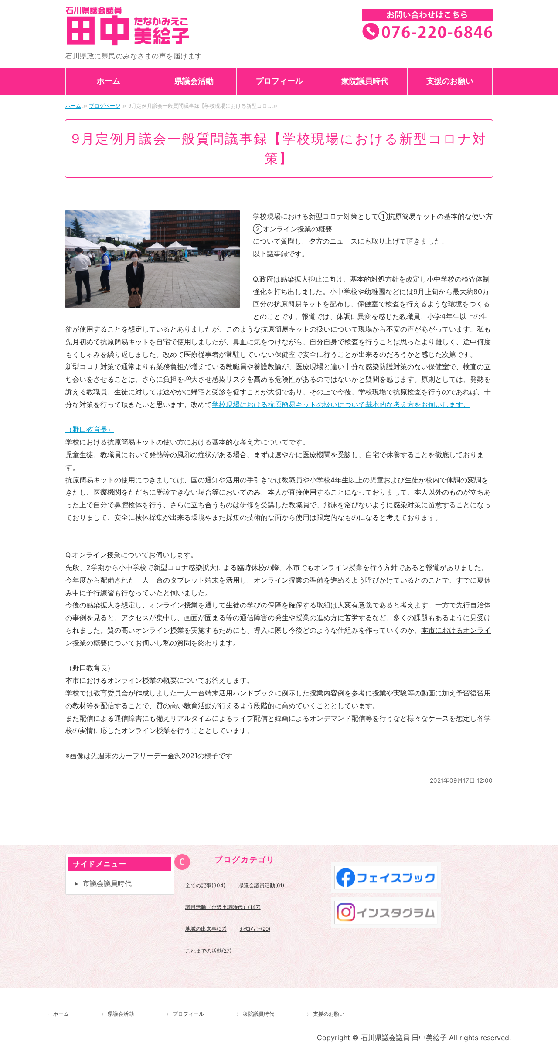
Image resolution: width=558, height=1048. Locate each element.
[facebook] (386, 886)
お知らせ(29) (255, 929)
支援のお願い (449, 80)
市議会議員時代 (107, 883)
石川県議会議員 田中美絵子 (152, 25)
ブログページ (104, 105)
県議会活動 (194, 80)
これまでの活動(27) (208, 950)
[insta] (386, 921)
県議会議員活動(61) (261, 885)
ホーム (108, 80)
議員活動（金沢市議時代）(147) (223, 907)
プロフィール (279, 80)
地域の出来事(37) (206, 929)
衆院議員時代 (364, 80)
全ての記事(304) (205, 885)
